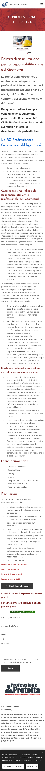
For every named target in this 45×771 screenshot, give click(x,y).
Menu (41, 4)
